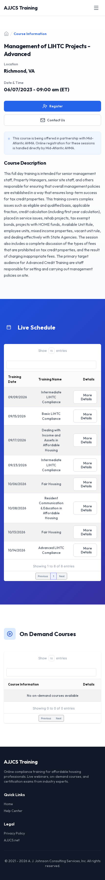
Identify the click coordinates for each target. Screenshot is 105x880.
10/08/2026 (17, 508)
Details (88, 684)
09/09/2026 (17, 397)
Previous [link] (43, 576)
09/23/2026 (17, 465)
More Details (86, 397)
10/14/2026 (16, 550)
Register (56, 106)
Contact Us (56, 120)
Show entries (52, 351)
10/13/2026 (16, 532)
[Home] (6, 33)
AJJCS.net (12, 840)
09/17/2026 (17, 440)
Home (8, 804)
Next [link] (62, 576)
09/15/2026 (17, 416)
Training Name (50, 379)
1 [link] (53, 576)
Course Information (23, 684)
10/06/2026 (17, 484)
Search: (51, 365)
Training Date (14, 379)
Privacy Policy (14, 833)
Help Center (13, 811)
